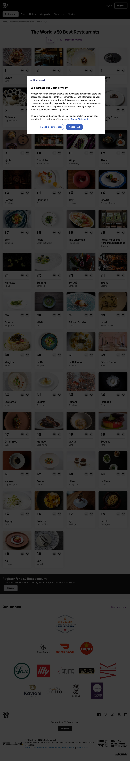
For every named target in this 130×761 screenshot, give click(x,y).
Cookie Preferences (52, 127)
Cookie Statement (79, 119)
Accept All (74, 127)
